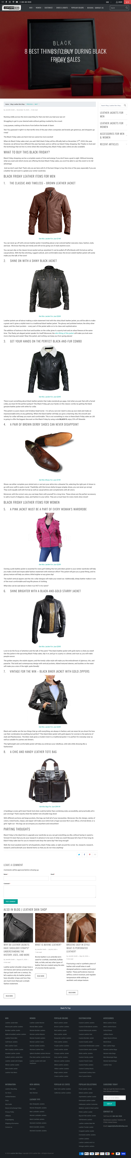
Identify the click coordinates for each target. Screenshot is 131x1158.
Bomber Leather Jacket (12, 1030)
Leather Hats (107, 1065)
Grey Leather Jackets (61, 1057)
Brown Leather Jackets (61, 1026)
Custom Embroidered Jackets (88, 1026)
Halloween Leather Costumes (88, 1104)
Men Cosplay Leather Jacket (14, 1049)
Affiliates (8, 1116)
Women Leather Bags (110, 1049)
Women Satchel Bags (110, 1061)
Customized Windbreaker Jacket (89, 1046)
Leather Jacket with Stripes (14, 1061)
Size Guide (8, 1104)
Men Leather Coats (11, 1046)
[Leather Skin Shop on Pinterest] (13, 2)
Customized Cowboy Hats (87, 1072)
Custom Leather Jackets (86, 1023)
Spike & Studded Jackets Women (40, 1053)
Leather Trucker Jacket (86, 1127)
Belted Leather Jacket (86, 1093)
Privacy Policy (9, 1112)
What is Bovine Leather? (48, 944)
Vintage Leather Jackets (86, 1146)
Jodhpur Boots (108, 1034)
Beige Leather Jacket (61, 1072)
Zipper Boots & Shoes (110, 1038)
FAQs (7, 1100)
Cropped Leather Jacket (86, 1131)
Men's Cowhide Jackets (37, 1119)
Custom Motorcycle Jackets (88, 1030)
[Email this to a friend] (95, 854)
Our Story (8, 1093)
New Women (34, 1093)
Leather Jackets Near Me (87, 1123)
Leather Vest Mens (11, 1072)
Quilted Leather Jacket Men (14, 1057)
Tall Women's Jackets (85, 1119)
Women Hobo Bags (109, 1053)
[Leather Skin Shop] (11, 8)
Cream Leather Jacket (61, 1076)
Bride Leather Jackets (86, 1053)
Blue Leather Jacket (60, 1034)
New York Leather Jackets (62, 1089)
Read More (9, 996)
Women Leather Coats (37, 1042)
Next (36, 104)
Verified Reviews (10, 1096)
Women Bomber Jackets (37, 1030)
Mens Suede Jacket (11, 1068)
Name (6, 874)
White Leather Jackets (61, 1065)
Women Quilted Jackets (37, 1046)
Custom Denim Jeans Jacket (88, 1049)
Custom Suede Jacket (86, 1042)
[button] (31, 8)
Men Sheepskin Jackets (37, 1104)
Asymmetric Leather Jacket (87, 1096)
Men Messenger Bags (110, 1057)
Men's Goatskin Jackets (37, 1127)
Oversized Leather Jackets (87, 1135)
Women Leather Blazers (37, 1034)
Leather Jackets (84, 1139)
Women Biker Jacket (36, 1026)
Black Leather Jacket (61, 1023)
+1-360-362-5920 (25, 2)
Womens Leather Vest (37, 1049)
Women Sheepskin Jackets (38, 1108)
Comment (7, 883)
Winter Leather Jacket (12, 1065)
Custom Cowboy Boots (86, 1068)
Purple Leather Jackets (61, 1046)
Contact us (8, 1127)
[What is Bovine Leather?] (49, 927)
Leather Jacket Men (11, 1023)
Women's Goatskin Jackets (38, 1131)
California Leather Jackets (62, 1093)
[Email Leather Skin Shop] (3, 2)
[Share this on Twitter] (79, 854)
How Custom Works (85, 1076)
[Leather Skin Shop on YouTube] (17, 2)
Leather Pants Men (11, 1038)
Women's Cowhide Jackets (38, 1123)
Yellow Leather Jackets (61, 1068)
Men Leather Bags (109, 1046)
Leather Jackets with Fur (87, 1142)
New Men (33, 1089)
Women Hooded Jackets (37, 1038)
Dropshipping (9, 1119)
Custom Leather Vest (85, 1034)
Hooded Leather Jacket (12, 1053)
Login (120, 2)
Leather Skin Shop (16, 1153)
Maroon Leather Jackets (62, 1061)
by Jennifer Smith (9, 110)
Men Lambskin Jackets (37, 1111)
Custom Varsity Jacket (86, 1057)
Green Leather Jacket (61, 1049)
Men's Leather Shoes (109, 1023)
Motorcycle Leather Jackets (14, 1026)
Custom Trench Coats (86, 1061)
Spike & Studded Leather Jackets (15, 1034)
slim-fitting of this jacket (64, 333)
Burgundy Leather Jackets (62, 1038)
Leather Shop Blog (11, 1089)
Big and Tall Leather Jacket (87, 1116)
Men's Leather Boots (109, 1026)
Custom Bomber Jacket (86, 1038)
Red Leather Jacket (60, 1030)
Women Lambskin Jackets (38, 1115)
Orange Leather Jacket (61, 1053)
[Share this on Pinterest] (90, 854)
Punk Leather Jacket (85, 1089)
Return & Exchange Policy (13, 1108)
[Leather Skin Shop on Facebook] (6, 2)
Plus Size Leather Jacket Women (40, 1057)
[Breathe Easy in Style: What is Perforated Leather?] (81, 927)
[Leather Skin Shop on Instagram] (10, 2)
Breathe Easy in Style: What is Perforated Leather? (78, 948)
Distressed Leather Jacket (87, 1100)
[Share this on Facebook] (84, 854)
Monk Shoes (107, 1042)
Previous (29, 104)
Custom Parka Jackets (86, 1065)
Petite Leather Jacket (85, 1112)
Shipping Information (12, 1123)
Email (53, 874)
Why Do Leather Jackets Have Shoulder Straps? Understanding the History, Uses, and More (17, 949)
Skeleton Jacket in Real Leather (89, 1108)
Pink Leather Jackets (61, 1042)
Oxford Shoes (107, 1030)
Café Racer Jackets (11, 1042)
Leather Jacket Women (37, 1023)
